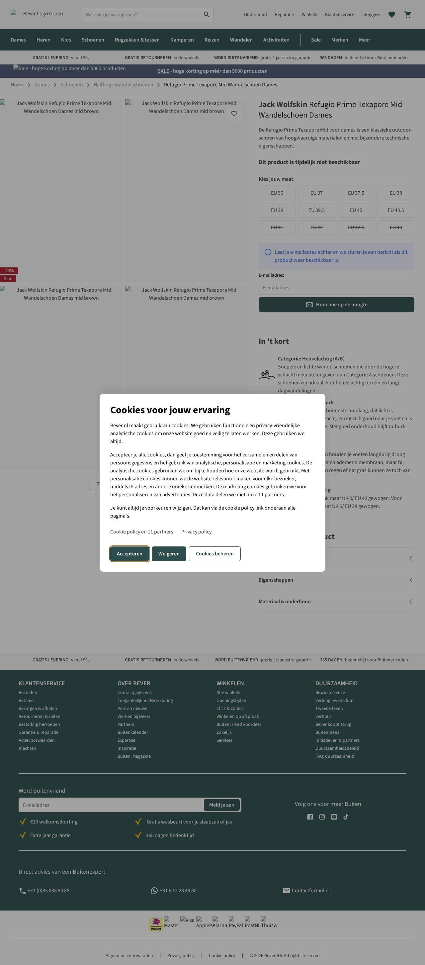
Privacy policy (196, 531)
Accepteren (129, 553)
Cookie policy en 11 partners (141, 531)
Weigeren (169, 553)
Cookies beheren (215, 553)
